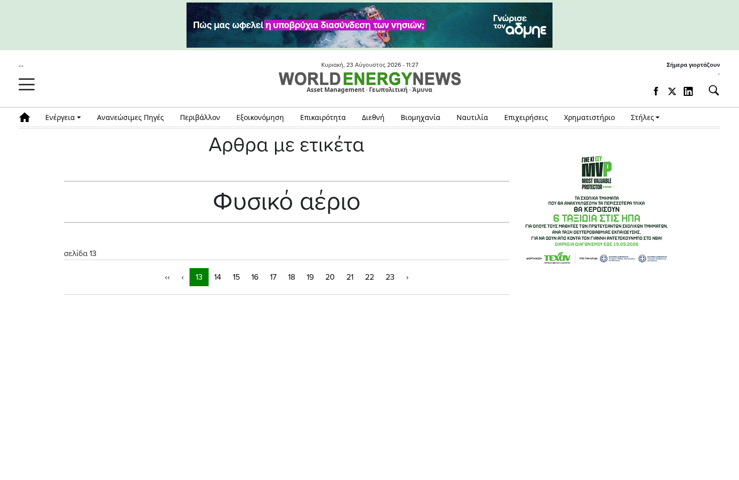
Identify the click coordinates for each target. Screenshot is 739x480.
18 (291, 277)
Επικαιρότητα (323, 117)
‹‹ (167, 277)
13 (199, 277)
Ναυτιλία (472, 117)
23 (390, 277)
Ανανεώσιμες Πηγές (130, 117)
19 (310, 277)
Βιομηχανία (420, 117)
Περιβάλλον (200, 117)
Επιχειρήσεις (526, 117)
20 (330, 277)
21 (349, 277)
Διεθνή (373, 117)
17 (273, 277)
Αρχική (28, 117)
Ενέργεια (60, 117)
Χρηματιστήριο (589, 117)
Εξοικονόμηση (260, 117)
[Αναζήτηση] (710, 90)
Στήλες (642, 117)
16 (254, 277)
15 (236, 277)
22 (369, 277)
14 (217, 277)
